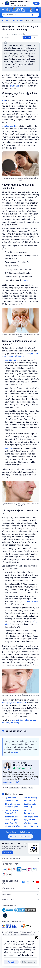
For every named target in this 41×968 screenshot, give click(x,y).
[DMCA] (25, 910)
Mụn (4, 100)
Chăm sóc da (14, 788)
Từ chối (11, 962)
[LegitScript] (13, 915)
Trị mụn (24, 788)
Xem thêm (15, 752)
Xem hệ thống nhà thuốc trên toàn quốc (20, 832)
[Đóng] (2, 3)
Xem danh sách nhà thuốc (20, 836)
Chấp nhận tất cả (29, 962)
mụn (30, 788)
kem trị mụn (14, 86)
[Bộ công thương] (7, 910)
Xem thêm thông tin (10, 782)
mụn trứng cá (32, 601)
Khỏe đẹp (20, 20)
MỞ (36, 3)
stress (26, 280)
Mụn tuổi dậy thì (9, 126)
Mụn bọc (8, 448)
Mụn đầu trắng (11, 360)
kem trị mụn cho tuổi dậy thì (14, 702)
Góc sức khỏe (10, 20)
